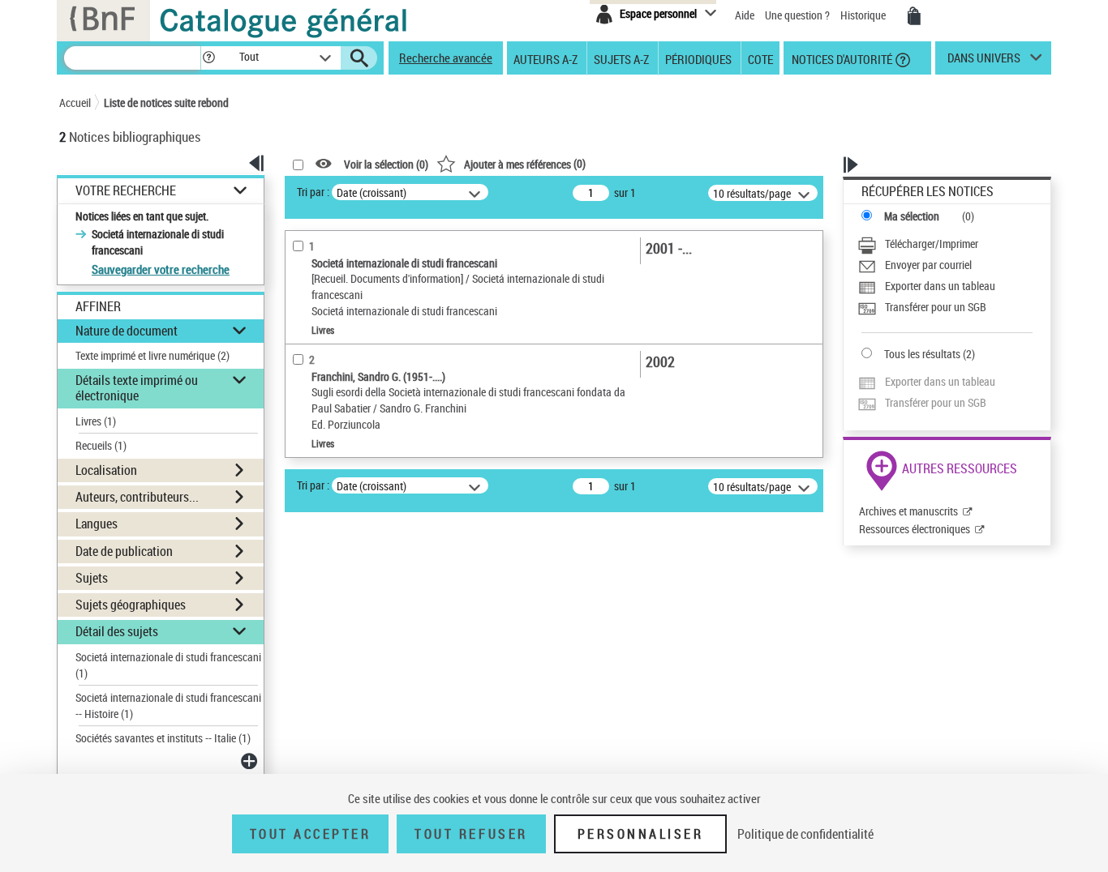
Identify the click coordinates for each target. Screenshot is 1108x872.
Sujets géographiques (130, 604)
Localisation (106, 470)
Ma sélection (911, 216)
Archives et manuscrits (908, 511)
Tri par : (313, 191)
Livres (95, 421)
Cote (760, 58)
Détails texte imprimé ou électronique (136, 387)
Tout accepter (310, 834)
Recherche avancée (445, 57)
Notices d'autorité (840, 58)
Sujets (91, 578)
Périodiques (698, 58)
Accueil (75, 102)
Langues (96, 523)
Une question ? (798, 15)
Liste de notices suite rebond (166, 102)
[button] (208, 58)
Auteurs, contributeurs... (137, 497)
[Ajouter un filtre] (250, 761)
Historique (864, 15)
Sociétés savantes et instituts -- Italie (163, 738)
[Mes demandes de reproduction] (914, 16)
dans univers (983, 62)
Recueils (101, 445)
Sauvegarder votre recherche (161, 269)
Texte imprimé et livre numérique (152, 355)
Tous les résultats (922, 353)
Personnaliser (641, 834)
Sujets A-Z (621, 58)
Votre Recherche (125, 190)
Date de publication (124, 551)
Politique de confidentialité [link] (805, 834)
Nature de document (126, 331)
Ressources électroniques (914, 528)
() (525, 163)
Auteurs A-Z (545, 58)
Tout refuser (470, 834)
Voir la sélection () (386, 164)
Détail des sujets (116, 631)
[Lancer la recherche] (359, 58)
